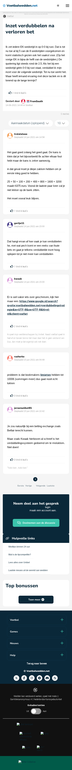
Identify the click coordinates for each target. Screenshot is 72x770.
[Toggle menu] (67, 5)
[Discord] (48, 678)
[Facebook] (25, 678)
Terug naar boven (37, 663)
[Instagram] (33, 678)
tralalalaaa (20, 134)
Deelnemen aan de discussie (39, 523)
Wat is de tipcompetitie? (19, 554)
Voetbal (10, 16)
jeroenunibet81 (23, 408)
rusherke (19, 356)
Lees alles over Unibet (19, 562)
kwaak (18, 278)
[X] (17, 678)
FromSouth (36, 101)
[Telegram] (40, 678)
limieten (45, 374)
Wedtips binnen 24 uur (19, 547)
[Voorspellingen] (56, 678)
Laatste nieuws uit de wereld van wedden (28, 570)
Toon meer (34, 599)
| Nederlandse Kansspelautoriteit (47, 699)
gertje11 (19, 223)
